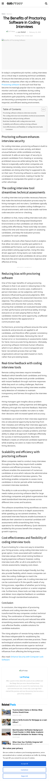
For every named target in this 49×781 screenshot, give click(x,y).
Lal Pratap (22, 32)
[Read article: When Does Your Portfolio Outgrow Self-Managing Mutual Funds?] (6, 744)
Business (9, 14)
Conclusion (9, 129)
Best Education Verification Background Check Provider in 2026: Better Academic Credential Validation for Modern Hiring (28, 732)
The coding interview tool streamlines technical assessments (24, 116)
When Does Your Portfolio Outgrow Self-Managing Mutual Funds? (28, 743)
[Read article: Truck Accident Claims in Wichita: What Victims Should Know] (6, 712)
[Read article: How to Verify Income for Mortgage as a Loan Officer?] (6, 722)
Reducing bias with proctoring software (16, 118)
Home (3, 14)
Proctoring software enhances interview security (19, 113)
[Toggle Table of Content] (42, 109)
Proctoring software (10, 84)
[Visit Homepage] (24, 3)
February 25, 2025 (35, 32)
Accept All (24, 764)
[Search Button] (46, 3)
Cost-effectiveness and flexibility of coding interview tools (23, 127)
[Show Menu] (3, 3)
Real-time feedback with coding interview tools (19, 121)
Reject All (24, 776)
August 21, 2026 (17, 715)
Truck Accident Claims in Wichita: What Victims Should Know (27, 711)
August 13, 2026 (17, 725)
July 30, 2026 (16, 737)
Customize (24, 770)
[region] (24, 762)
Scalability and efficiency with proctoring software (20, 124)
